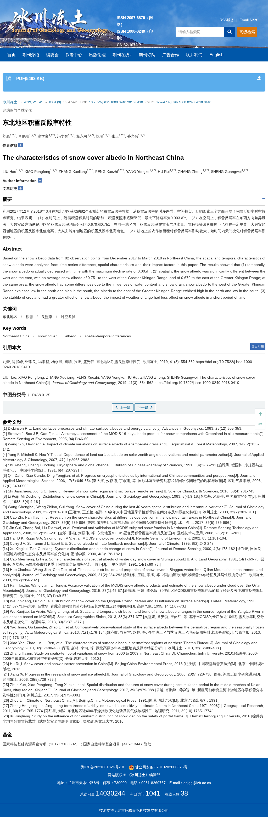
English (216, 55)
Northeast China (16, 336)
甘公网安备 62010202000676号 (160, 767)
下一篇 (143, 407)
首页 (11, 55)
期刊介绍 (31, 55)
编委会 (52, 55)
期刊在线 (121, 55)
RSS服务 (227, 20)
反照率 (46, 317)
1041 (153, 793)
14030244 (110, 793)
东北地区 (10, 317)
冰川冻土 (10, 102)
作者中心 (73, 55)
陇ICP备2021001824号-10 (102, 767)
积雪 (29, 317)
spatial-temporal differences (108, 336)
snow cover (47, 336)
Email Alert (248, 20)
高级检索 (247, 32)
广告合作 (170, 55)
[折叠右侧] (260, 424)
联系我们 (194, 55)
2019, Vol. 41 (33, 102)
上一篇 (125, 407)
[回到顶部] (260, 413)
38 (184, 793)
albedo (70, 336)
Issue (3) (55, 102)
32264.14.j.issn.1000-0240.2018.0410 (183, 102)
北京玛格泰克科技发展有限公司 (143, 810)
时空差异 (68, 317)
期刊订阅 (147, 55)
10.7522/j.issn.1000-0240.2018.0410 (116, 102)
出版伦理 (97, 55)
